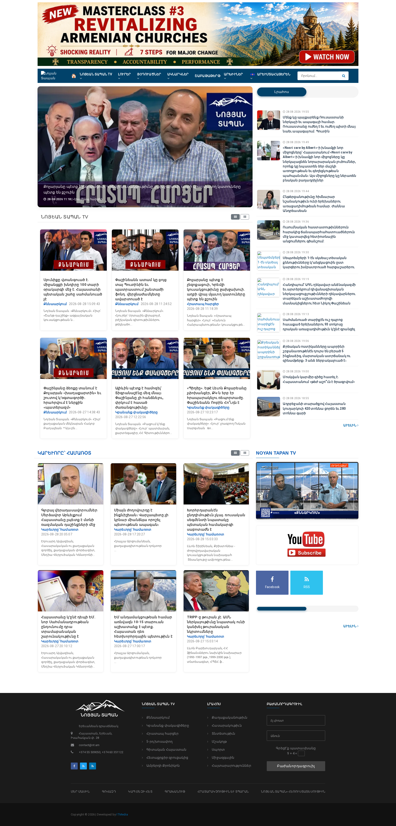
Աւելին (350, 425)
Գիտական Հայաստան (166, 749)
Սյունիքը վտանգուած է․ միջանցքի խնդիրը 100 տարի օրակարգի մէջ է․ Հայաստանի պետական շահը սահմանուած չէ (73, 289)
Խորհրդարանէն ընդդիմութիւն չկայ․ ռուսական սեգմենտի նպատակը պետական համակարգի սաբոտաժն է (216, 520)
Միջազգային (223, 757)
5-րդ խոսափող (159, 741)
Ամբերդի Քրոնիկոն (163, 765)
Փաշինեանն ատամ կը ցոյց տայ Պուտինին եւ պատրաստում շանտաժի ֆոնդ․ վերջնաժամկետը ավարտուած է (141, 289)
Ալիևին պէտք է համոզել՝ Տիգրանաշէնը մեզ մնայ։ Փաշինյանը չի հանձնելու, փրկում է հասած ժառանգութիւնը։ (139, 397)
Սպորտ (218, 749)
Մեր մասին (80, 791)
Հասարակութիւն (227, 725)
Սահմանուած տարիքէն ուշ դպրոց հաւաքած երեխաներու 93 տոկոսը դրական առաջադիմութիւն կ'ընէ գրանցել (319, 324)
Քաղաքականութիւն (229, 717)
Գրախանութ (175, 791)
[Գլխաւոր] (73, 75)
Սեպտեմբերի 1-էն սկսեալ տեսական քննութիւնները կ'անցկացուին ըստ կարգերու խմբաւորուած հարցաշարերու (319, 262)
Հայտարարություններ (231, 765)
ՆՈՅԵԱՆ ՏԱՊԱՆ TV (158, 704)
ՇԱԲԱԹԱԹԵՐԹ (207, 76)
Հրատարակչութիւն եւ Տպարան (223, 791)
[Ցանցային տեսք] (235, 217)
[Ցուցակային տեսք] (244, 217)
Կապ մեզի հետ (140, 791)
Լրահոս (281, 92)
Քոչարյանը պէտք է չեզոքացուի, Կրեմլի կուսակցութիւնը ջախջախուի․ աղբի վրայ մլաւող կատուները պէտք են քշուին (216, 289)
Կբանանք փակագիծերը (167, 725)
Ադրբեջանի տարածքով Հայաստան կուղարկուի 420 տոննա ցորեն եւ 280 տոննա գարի (314, 408)
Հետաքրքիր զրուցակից (167, 757)
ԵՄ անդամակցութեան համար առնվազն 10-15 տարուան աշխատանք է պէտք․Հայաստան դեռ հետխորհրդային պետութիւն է (143, 626)
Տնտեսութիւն (223, 733)
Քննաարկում (158, 717)
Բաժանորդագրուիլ (296, 766)
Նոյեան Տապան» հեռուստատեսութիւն (293, 791)
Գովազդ (109, 791)
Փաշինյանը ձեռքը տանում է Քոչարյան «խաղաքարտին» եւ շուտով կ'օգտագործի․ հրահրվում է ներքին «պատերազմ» (72, 397)
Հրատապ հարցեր (162, 733)
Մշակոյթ (219, 741)
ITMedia (122, 814)
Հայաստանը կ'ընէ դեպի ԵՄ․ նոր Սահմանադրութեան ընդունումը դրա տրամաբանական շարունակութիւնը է (68, 626)
